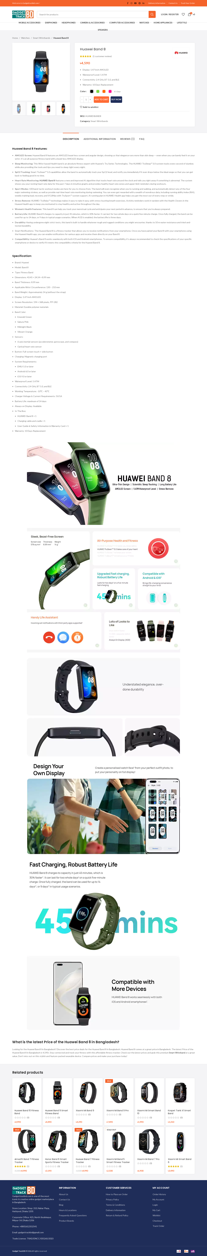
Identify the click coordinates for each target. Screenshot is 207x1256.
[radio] (92, 91)
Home (15, 38)
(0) (28, 1117)
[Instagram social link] (131, 3)
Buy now (116, 99)
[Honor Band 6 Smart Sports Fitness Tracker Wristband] (57, 1141)
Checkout (157, 1220)
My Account (158, 1199)
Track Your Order (188, 3)
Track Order (158, 1226)
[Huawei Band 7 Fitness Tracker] (88, 1141)
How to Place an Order (117, 1194)
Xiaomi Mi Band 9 (85, 1110)
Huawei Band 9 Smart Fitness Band (56, 1112)
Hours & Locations (68, 1210)
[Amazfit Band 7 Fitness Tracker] (26, 1141)
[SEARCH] (152, 14)
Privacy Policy (112, 1199)
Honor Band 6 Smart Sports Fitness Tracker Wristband (57, 1162)
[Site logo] (23, 14)
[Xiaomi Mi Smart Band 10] (149, 1092)
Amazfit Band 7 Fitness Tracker (27, 1161)
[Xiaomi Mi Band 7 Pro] (149, 1141)
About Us (63, 1194)
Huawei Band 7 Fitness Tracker (87, 1161)
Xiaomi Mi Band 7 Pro (148, 1159)
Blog (61, 1205)
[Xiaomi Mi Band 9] (88, 1092)
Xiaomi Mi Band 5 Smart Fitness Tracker (118, 1161)
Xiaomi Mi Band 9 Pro (117, 1110)
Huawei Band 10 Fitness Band (27, 1112)
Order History (159, 1194)
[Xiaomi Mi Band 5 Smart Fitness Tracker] (118, 1141)
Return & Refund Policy (117, 1215)
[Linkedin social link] (143, 3)
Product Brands (66, 1220)
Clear (118, 91)
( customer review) (102, 56)
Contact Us (173, 3)
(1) (28, 1166)
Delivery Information (156, 3)
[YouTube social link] (135, 3)
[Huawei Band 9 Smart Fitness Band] (57, 1092)
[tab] (71, 137)
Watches (25, 38)
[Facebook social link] (128, 3)
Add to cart (101, 99)
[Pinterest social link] (140, 3)
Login (155, 1205)
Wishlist (156, 1215)
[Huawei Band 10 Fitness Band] (26, 1092)
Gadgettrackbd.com (31, 3)
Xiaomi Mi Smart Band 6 (179, 1161)
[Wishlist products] (183, 14)
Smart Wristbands (41, 38)
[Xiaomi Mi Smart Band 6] (180, 1141)
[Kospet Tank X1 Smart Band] (180, 1092)
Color (83, 91)
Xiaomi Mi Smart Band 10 (149, 1112)
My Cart (156, 1210)
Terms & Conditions (115, 1205)
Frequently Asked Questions (73, 1215)
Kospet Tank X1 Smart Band (179, 1112)
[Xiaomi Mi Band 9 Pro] (118, 1092)
